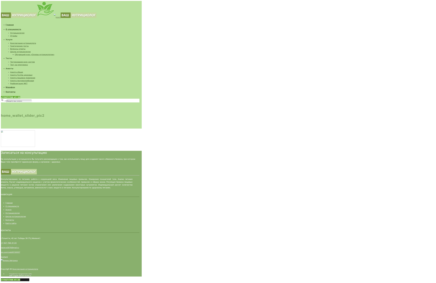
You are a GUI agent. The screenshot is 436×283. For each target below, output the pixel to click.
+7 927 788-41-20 (9, 243)
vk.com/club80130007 (10, 252)
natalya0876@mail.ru (10, 247)
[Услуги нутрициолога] (49, 17)
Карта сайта (10, 223)
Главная (9, 203)
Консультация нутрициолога (25, 269)
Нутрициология (12, 213)
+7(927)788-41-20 (10, 97)
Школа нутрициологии (15, 216)
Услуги (8, 210)
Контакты (9, 220)
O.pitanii (4, 257)
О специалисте (12, 206)
